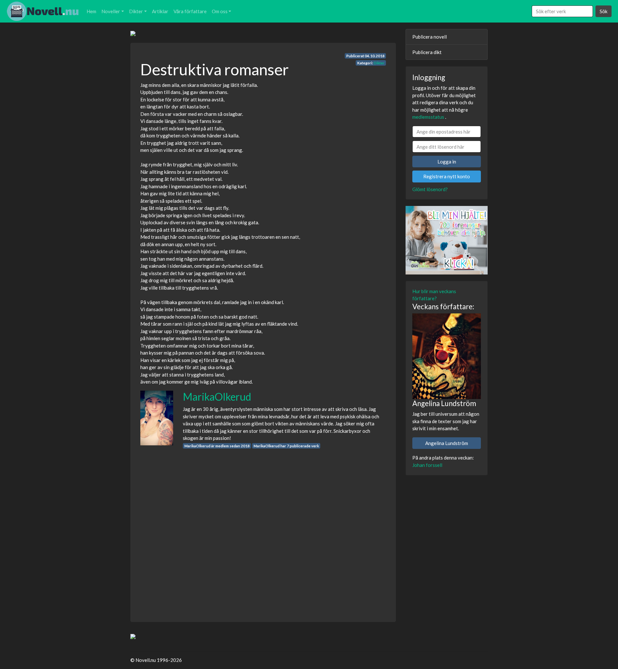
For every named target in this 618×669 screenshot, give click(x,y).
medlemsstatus (428, 117)
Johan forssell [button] (427, 465)
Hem (91, 11)
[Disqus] (263, 529)
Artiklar (160, 11)
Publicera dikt (427, 52)
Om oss (220, 11)
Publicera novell (429, 37)
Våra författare (190, 11)
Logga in (446, 161)
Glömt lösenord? (430, 189)
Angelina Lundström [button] (446, 443)
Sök (603, 11)
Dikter (136, 11)
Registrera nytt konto (446, 176)
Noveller (110, 11)
